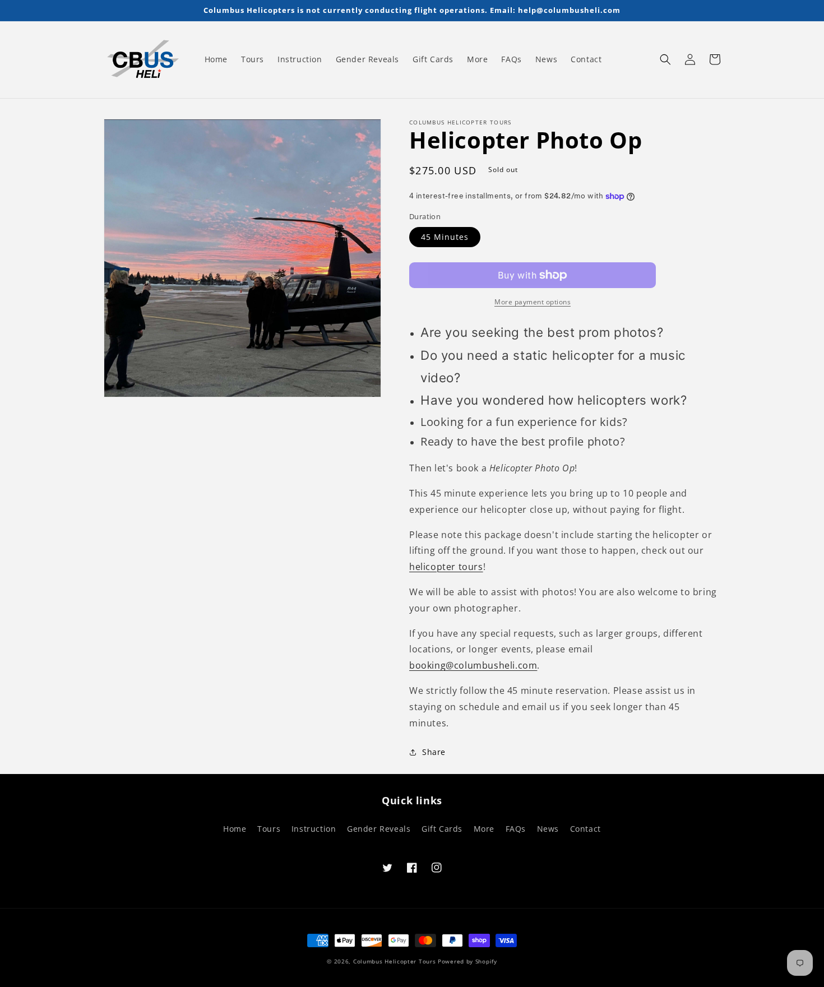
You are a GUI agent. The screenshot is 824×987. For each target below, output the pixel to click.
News (548, 828)
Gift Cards (442, 828)
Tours (268, 828)
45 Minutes (445, 236)
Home (234, 828)
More (484, 828)
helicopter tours (446, 566)
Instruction (313, 828)
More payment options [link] (532, 302)
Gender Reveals (378, 828)
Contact (585, 828)
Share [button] (434, 752)
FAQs (516, 828)
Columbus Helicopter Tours (394, 961)
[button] (665, 59)
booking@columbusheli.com (473, 665)
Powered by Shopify (467, 961)
